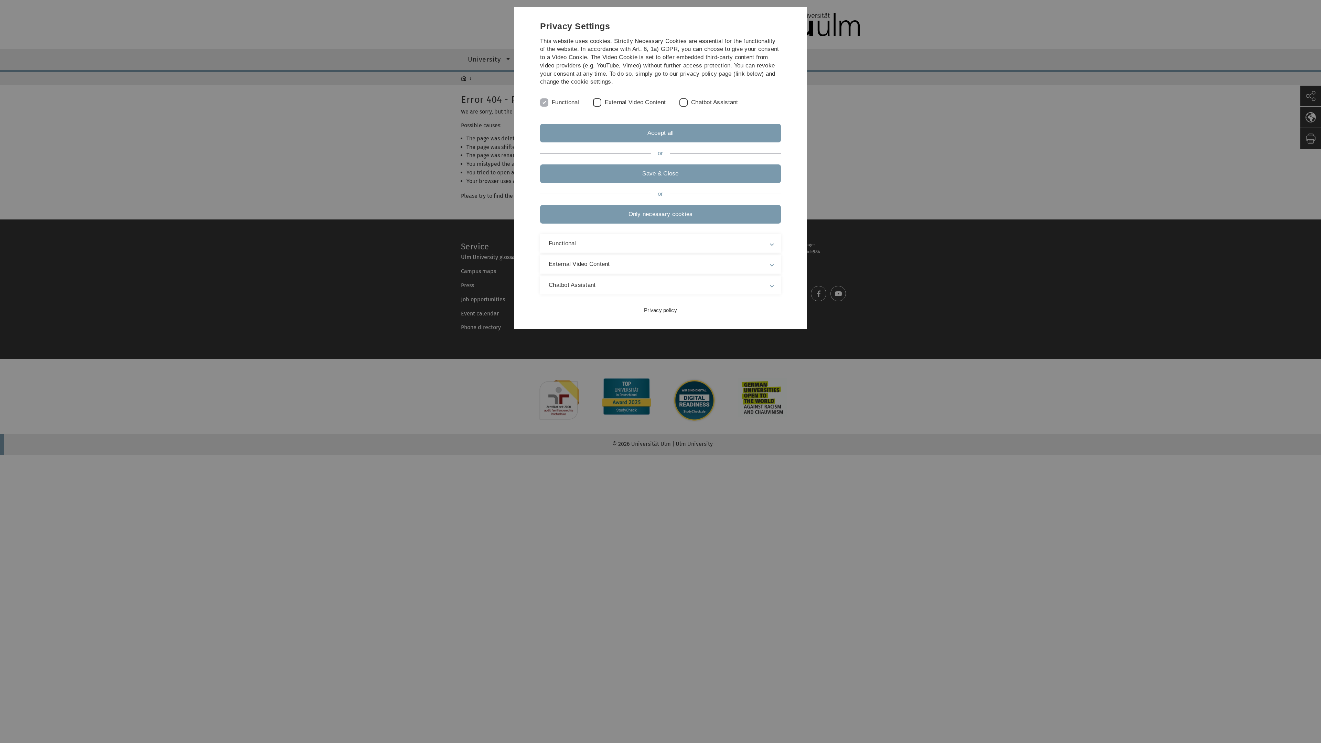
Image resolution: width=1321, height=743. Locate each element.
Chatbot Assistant (714, 102)
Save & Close (660, 173)
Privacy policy (660, 310)
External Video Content (635, 102)
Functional (565, 102)
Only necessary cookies (661, 214)
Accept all (660, 133)
